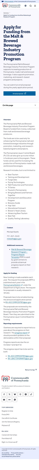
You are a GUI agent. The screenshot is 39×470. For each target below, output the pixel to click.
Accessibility (5, 453)
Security (18, 454)
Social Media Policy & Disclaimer (11, 456)
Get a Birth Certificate (9, 418)
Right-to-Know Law (8, 442)
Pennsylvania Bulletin (13, 285)
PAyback (5, 425)
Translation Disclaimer (8, 454)
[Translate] (26, 5)
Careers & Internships (9, 435)
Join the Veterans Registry (11, 422)
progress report (22, 333)
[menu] (35, 6)
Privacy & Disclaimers (17, 453)
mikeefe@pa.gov (14, 239)
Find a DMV (5, 414)
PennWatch (6, 438)
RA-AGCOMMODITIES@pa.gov (18, 302)
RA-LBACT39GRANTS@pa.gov (20, 358)
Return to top (30, 370)
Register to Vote (7, 411)
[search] (30, 6)
